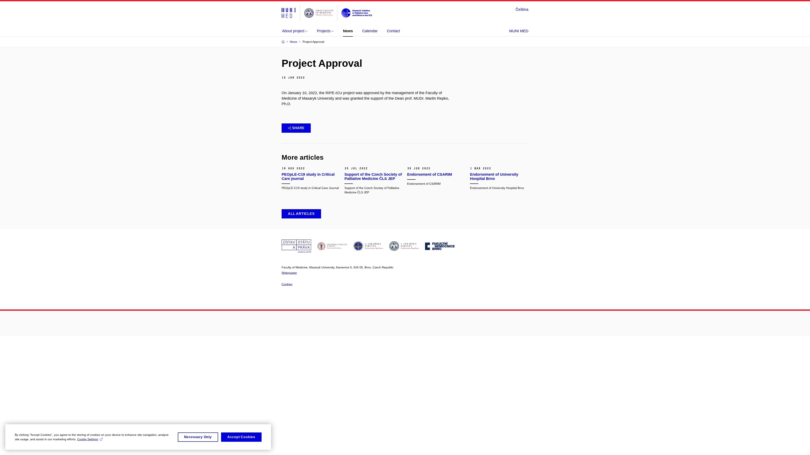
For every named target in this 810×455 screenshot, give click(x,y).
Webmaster (289, 272)
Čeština (522, 9)
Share (298, 128)
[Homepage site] (327, 13)
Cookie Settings (87, 439)
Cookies (287, 284)
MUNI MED (518, 31)
